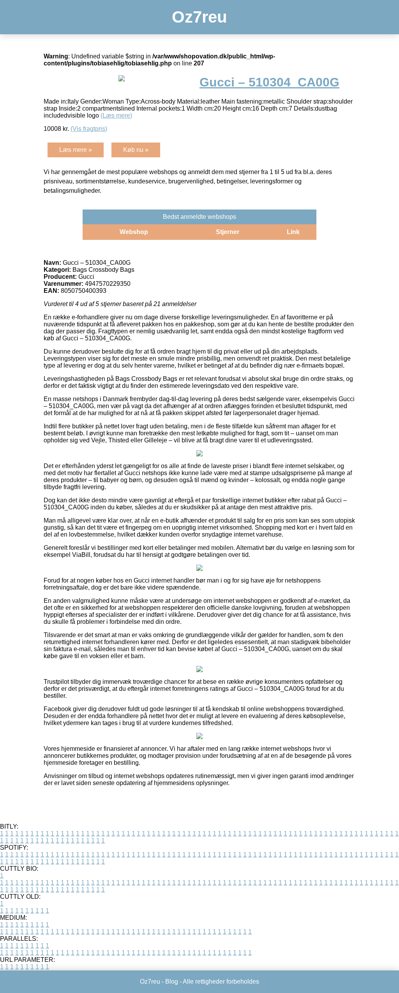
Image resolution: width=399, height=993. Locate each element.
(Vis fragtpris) (89, 128)
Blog (171, 981)
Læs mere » (75, 149)
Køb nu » (135, 149)
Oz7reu (199, 17)
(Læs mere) (116, 115)
